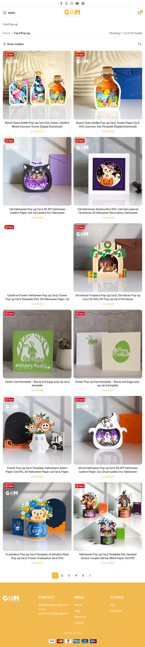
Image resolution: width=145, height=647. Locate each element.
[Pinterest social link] (83, 3)
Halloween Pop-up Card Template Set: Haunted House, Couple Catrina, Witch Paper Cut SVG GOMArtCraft (108, 558)
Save (10, 54)
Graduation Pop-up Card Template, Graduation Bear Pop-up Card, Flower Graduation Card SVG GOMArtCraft (37, 558)
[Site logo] (72, 12)
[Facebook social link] (61, 3)
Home (6, 33)
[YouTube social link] (77, 3)
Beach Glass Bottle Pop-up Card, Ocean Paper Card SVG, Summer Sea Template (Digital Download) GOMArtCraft (107, 126)
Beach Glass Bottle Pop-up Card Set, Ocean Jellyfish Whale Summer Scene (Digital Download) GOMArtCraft (37, 126)
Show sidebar (15, 44)
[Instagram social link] (71, 3)
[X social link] (66, 3)
